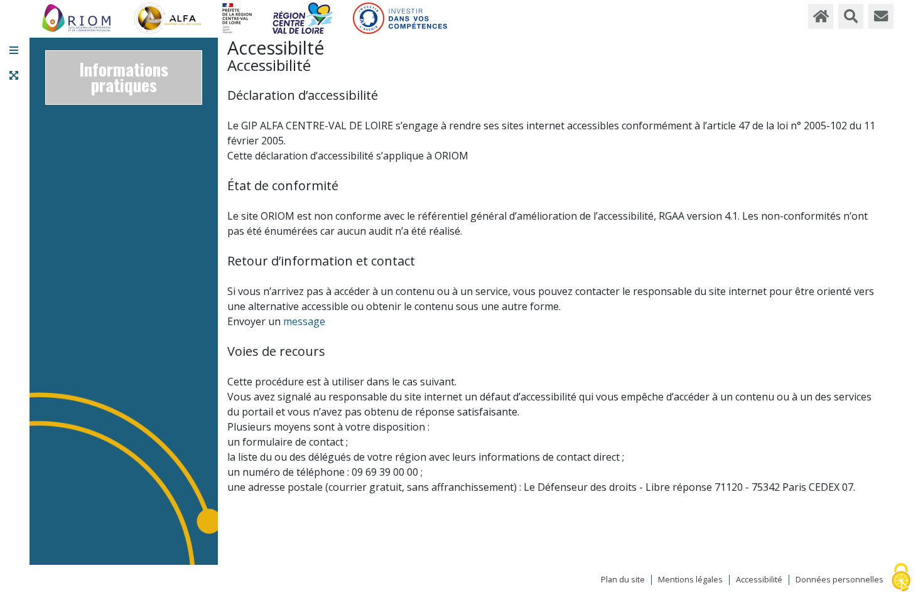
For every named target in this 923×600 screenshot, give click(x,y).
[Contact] (880, 16)
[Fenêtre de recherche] (850, 16)
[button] (13, 50)
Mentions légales (690, 580)
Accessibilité (759, 580)
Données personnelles (839, 580)
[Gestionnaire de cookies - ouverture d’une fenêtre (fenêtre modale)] (901, 578)
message (304, 321)
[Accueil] (820, 16)
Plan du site (623, 580)
